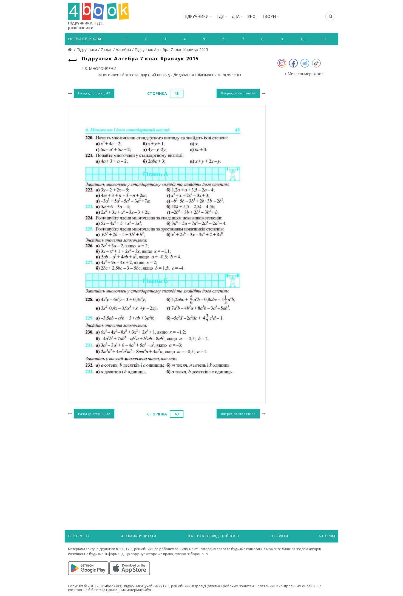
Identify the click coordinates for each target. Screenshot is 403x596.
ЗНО (252, 16)
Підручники (196, 16)
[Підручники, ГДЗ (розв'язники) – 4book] (70, 49)
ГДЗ (220, 16)
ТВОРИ (269, 16)
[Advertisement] (167, 465)
